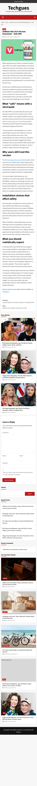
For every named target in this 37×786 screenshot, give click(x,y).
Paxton (5, 36)
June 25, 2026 (12, 654)
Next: (14, 307)
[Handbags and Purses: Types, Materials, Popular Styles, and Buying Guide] (18, 602)
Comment (5, 432)
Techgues (18, 8)
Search (3, 487)
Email (21, 455)
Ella (4, 347)
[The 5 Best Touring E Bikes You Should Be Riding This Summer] (18, 636)
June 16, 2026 (10, 347)
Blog (4, 29)
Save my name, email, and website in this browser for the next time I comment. (18, 473)
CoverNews (26, 730)
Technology (5, 646)
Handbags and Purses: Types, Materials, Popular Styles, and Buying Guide (18, 514)
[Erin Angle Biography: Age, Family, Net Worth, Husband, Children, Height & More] (18, 394)
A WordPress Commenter (10, 549)
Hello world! (23, 549)
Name (4, 455)
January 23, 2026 (13, 36)
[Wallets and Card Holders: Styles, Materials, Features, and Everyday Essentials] (18, 569)
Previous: (18, 301)
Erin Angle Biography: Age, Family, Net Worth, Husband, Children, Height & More (16, 409)
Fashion (5, 578)
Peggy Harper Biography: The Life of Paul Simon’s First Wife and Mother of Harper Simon (17, 377)
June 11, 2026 (10, 380)
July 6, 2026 (9, 586)
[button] (3, 17)
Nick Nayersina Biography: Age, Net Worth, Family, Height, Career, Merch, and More (17, 344)
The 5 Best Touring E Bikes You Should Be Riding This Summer (17, 522)
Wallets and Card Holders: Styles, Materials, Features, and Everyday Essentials (18, 507)
